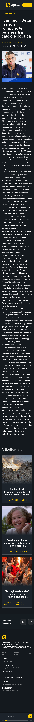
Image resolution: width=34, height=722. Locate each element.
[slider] (6, 720)
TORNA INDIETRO (9, 14)
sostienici (27, 5)
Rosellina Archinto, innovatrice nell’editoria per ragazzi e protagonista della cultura (17, 543)
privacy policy (4, 653)
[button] (4, 5)
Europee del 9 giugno (14, 175)
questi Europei (22, 234)
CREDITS (29, 653)
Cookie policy (16, 653)
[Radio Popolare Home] (13, 5)
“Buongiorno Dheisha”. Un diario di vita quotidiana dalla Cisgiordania (17, 594)
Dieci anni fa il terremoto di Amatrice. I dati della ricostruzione (17, 492)
